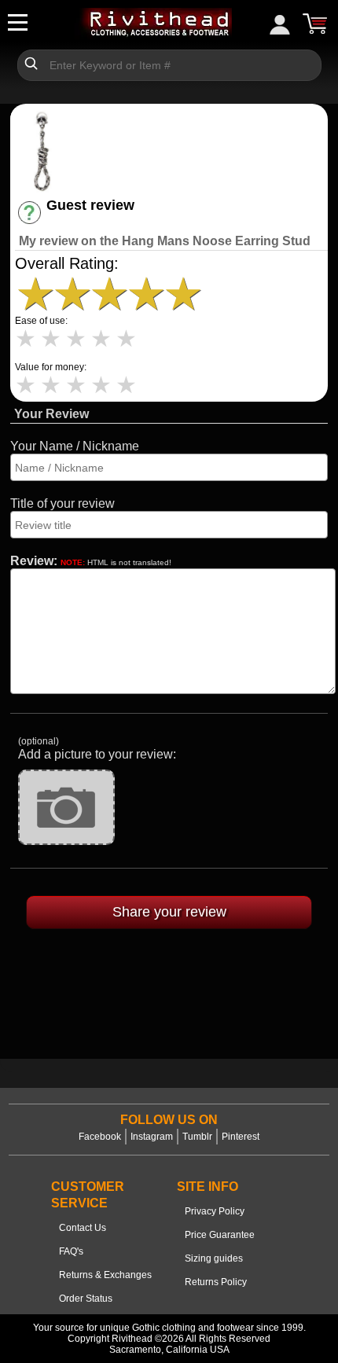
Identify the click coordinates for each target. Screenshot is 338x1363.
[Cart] (314, 23)
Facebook (100, 1136)
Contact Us (82, 1227)
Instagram (151, 1136)
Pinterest (240, 1136)
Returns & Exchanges (105, 1274)
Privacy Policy (214, 1211)
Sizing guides (214, 1258)
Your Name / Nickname (74, 446)
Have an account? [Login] (103, 219)
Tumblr (197, 1136)
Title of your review (62, 503)
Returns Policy (216, 1282)
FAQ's (71, 1251)
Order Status (85, 1298)
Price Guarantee (220, 1234)
